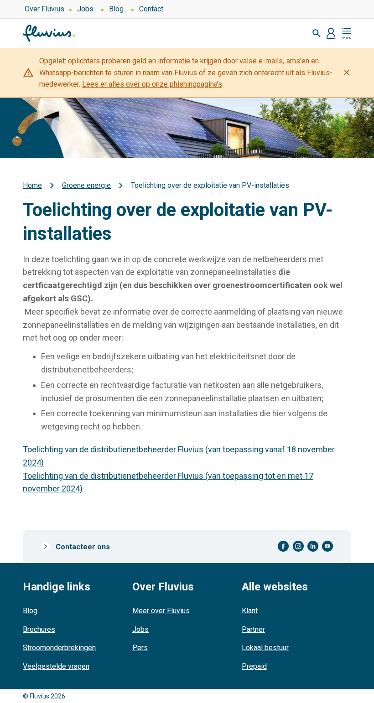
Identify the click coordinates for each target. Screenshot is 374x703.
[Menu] (346, 33)
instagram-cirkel (298, 546)
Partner (253, 629)
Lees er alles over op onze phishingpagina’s (152, 84)
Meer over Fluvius (161, 610)
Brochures (39, 629)
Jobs (85, 9)
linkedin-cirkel (312, 546)
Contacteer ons (83, 547)
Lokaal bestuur (265, 647)
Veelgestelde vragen (56, 666)
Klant (250, 610)
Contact (151, 9)
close (346, 72)
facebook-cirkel (283, 546)
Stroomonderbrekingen (59, 647)
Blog (116, 9)
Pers (140, 647)
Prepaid (254, 666)
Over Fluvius (44, 9)
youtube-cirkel (327, 546)
